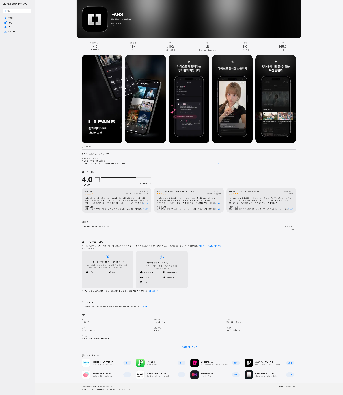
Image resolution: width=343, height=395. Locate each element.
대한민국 (280, 386)
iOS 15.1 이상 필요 (233, 322)
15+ (155, 330)
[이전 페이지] (79, 99)
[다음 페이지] (299, 99)
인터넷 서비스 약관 (88, 389)
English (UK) (290, 386)
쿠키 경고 (121, 389)
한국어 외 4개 (87, 330)
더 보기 (220, 163)
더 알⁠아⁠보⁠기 (153, 291)
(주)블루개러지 (231, 330)
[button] (17, 18)
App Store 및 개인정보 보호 (106, 389)
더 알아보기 (144, 306)
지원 (129, 389)
